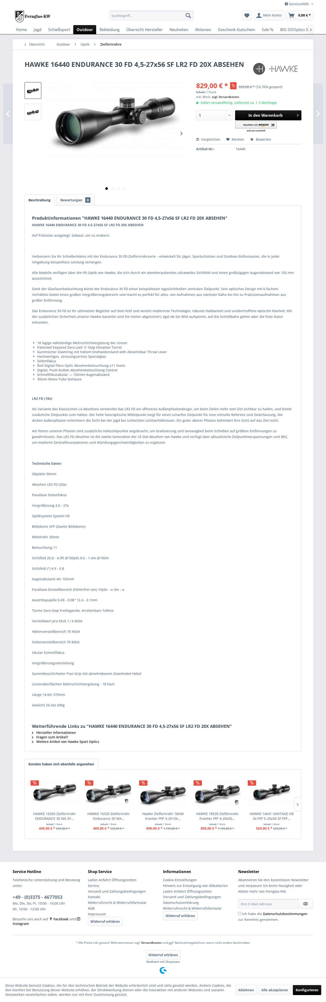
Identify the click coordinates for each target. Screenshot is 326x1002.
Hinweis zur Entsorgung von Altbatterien (195, 885)
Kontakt (94, 897)
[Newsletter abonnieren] (305, 904)
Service (93, 885)
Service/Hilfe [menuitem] (299, 4)
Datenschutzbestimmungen (285, 913)
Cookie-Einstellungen (180, 880)
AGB (91, 908)
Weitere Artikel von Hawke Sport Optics (67, 741)
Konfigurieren (307, 990)
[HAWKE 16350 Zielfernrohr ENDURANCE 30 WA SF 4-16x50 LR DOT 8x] (54, 792)
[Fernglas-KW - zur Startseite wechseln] (32, 17)
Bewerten (263, 139)
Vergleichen (210, 139)
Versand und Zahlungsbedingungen (117, 891)
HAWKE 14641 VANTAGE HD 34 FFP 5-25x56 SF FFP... (272, 816)
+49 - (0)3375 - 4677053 (38, 897)
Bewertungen (74, 200)
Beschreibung (39, 200)
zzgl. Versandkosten (225, 97)
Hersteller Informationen (55, 732)
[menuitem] (151, 15)
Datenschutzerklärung (181, 902)
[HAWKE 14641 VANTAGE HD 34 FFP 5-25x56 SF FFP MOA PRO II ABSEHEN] (271, 792)
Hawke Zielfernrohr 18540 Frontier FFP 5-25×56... (163, 816)
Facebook (60, 919)
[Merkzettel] (247, 15)
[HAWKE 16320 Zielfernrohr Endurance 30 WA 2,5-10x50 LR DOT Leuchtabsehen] (108, 792)
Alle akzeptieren (274, 990)
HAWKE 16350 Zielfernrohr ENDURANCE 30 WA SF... (54, 816)
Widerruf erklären (105, 921)
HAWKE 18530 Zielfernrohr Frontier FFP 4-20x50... (217, 816)
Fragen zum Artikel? (51, 737)
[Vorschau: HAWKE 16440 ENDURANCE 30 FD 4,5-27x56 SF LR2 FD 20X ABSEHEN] (33, 90)
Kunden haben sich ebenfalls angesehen (61, 764)
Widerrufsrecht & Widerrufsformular (117, 902)
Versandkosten (151, 943)
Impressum (97, 914)
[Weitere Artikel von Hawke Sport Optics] (276, 69)
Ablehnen (246, 990)
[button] (256, 127)
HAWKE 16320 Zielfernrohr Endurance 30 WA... (108, 816)
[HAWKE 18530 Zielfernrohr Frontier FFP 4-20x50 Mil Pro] (217, 792)
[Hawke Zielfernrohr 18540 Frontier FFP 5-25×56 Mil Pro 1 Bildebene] (163, 792)
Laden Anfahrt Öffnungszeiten (112, 880)
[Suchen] (188, 15)
